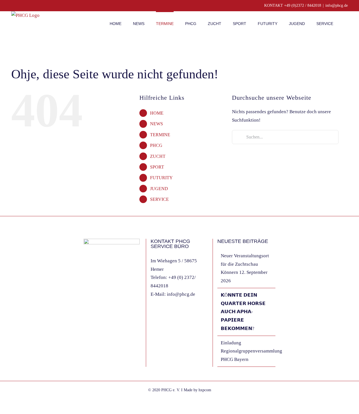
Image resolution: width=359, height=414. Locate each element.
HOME (157, 113)
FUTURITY (161, 177)
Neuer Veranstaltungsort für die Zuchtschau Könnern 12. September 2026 (245, 268)
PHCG (156, 145)
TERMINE (160, 134)
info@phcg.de (336, 5)
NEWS (156, 123)
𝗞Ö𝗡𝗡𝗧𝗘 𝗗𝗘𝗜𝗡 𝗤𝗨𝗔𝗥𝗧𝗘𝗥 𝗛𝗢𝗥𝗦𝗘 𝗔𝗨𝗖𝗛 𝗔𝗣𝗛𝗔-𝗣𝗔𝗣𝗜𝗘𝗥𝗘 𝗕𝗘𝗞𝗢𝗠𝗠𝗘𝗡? (243, 311)
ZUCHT (157, 156)
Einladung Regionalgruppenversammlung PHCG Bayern (246, 351)
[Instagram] (93, 313)
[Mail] (100, 313)
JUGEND (159, 188)
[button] (346, 23)
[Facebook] (85, 313)
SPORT (157, 167)
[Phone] (108, 313)
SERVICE (159, 199)
